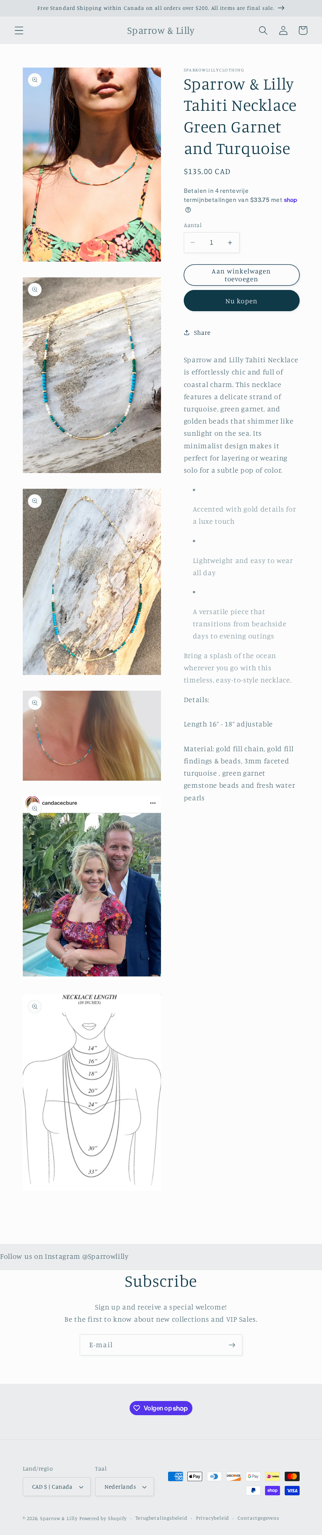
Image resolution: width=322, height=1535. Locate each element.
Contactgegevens (258, 1518)
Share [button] (202, 332)
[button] (19, 30)
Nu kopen (241, 301)
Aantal (193, 225)
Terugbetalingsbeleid (161, 1518)
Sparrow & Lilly (59, 1518)
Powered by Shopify (103, 1518)
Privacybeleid (212, 1518)
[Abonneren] (232, 1344)
